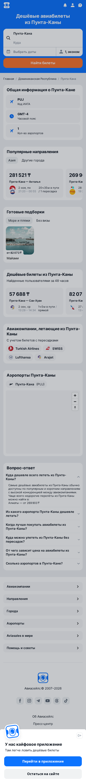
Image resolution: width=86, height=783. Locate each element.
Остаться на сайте (43, 774)
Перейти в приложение (43, 761)
